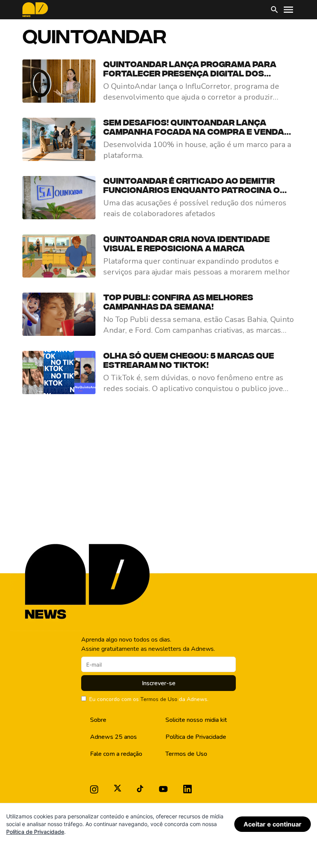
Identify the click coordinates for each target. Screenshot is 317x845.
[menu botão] (288, 9)
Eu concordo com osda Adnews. (148, 699)
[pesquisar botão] (274, 9)
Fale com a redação (116, 754)
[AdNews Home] (35, 9)
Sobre (98, 720)
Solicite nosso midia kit (196, 720)
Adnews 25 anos (113, 737)
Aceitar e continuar (273, 824)
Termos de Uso (158, 699)
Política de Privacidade (195, 737)
